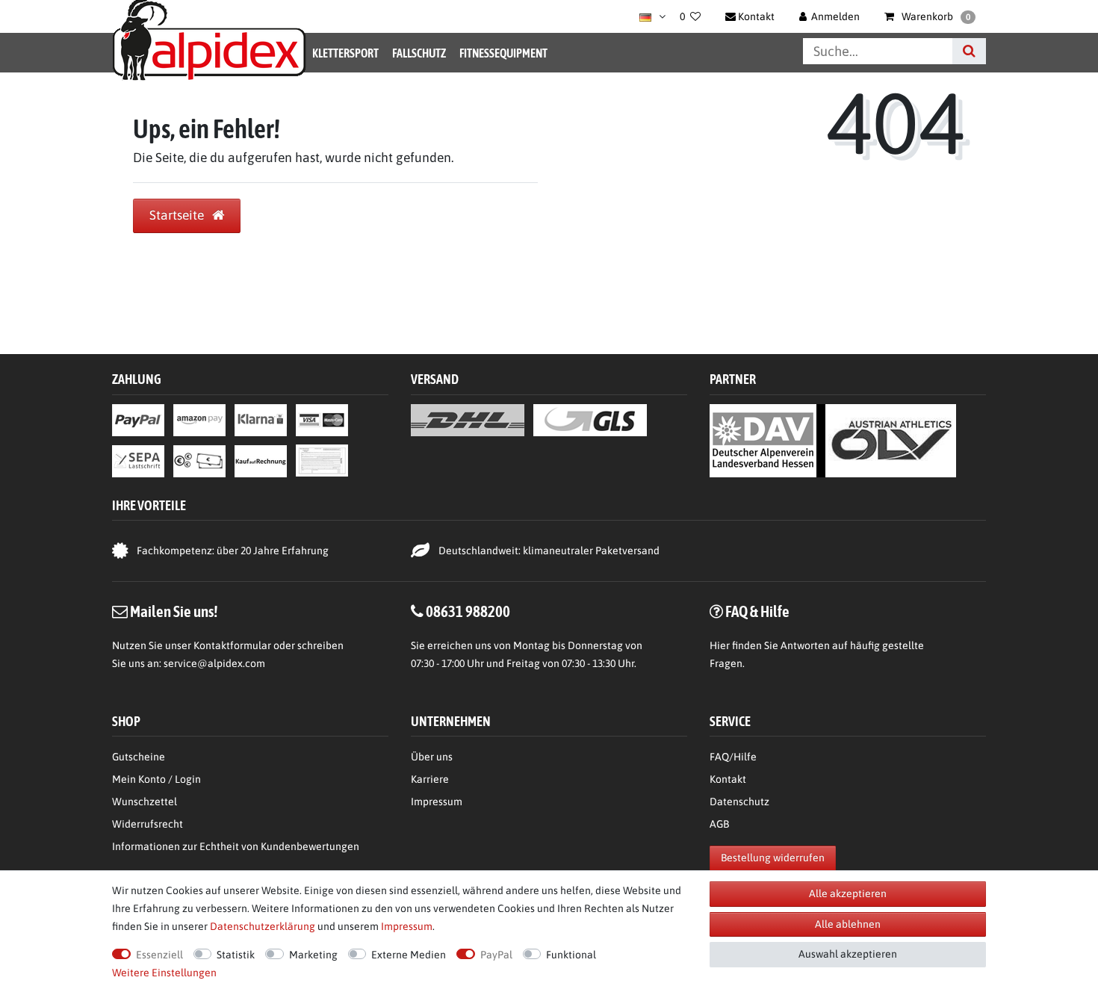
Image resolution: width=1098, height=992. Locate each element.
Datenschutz (739, 801)
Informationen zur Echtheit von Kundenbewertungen (235, 846)
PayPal (496, 955)
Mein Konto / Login (156, 779)
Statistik (236, 955)
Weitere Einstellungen (164, 973)
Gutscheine (138, 757)
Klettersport (345, 53)
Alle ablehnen (848, 924)
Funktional (571, 955)
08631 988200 (468, 611)
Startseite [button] (178, 215)
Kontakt (728, 779)
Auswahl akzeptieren (847, 954)
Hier (720, 645)
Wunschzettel (144, 801)
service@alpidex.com (214, 663)
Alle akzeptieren (848, 893)
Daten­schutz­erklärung (262, 926)
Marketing (313, 955)
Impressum (436, 801)
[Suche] (969, 51)
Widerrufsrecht (147, 824)
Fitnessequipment (503, 53)
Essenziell (159, 955)
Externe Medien (408, 955)
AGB (719, 824)
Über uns (432, 757)
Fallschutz (419, 53)
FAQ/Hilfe (733, 757)
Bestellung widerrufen (773, 858)
